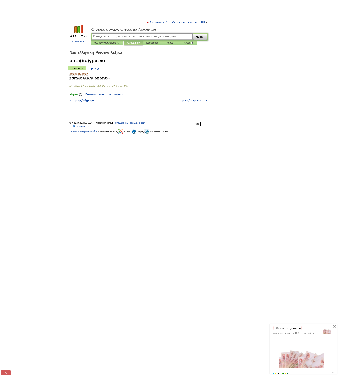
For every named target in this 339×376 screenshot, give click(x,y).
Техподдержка (120, 123)
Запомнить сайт (159, 22)
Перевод (93, 68)
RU (203, 22)
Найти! (200, 36)
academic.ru (78, 41)
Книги (170, 42)
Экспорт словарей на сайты (83, 131)
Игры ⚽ (188, 42)
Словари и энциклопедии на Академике (123, 29)
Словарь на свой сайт (185, 22)
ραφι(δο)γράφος (85, 100)
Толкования (133, 42)
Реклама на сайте (138, 123)
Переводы (152, 42)
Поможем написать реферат (105, 94)
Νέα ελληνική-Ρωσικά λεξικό (107, 42)
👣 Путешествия (80, 126)
